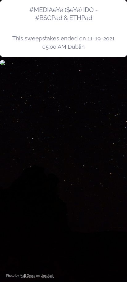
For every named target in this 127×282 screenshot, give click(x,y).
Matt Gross (27, 275)
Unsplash (47, 275)
